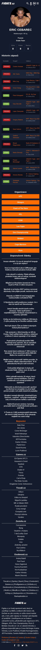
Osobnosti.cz (8, 587)
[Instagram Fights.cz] (18, 645)
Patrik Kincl (21, 445)
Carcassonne (21, 525)
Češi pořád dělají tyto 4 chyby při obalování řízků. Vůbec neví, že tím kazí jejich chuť (20, 370)
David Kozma (21, 448)
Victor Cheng (17, 88)
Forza (21, 473)
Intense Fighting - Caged (33, 180)
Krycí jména (21, 548)
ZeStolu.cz (31, 584)
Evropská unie (21, 511)
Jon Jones (21, 428)
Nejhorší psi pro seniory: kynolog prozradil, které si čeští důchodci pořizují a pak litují (20, 406)
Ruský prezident (21, 506)
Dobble (21, 539)
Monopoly (21, 536)
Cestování (34, 581)
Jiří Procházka (21, 439)
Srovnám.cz (31, 593)
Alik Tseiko (16, 74)
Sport (21, 581)
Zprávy (14, 581)
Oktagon (20, 202)
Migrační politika (21, 500)
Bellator (20, 238)
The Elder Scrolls (21, 481)
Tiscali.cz (7, 581)
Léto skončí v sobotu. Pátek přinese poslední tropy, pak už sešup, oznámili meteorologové (20, 276)
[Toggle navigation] (37, 3)
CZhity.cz (8, 593)
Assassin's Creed (20, 461)
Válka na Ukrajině (21, 497)
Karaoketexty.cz (21, 587)
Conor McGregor (21, 431)
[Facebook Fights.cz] (14, 645)
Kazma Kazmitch (21, 567)
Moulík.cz (16, 590)
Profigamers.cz (20, 584)
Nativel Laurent (17, 168)
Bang (21, 528)
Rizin (20, 250)
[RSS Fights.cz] (26, 645)
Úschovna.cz (34, 587)
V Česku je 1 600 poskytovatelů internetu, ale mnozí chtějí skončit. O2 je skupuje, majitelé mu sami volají (20, 414)
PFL (20, 214)
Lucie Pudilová (20, 450)
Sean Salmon (17, 129)
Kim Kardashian (21, 570)
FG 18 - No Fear (31, 94)
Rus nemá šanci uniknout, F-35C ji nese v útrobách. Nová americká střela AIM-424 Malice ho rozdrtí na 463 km (20, 353)
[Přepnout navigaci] (31, 3)
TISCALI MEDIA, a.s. (16, 642)
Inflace (21, 492)
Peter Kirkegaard (18, 95)
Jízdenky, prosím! (21, 545)
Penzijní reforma (21, 514)
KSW (20, 220)
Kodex (4, 640)
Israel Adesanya (21, 434)
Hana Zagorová (21, 564)
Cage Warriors (20, 244)
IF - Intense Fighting (32, 174)
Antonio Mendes (18, 175)
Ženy (26, 581)
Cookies (21, 637)
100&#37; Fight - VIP (32, 110)
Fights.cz (24, 590)
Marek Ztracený (21, 575)
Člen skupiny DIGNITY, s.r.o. (30, 642)
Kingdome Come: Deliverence (21, 484)
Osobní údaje (30, 637)
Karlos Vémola (20, 442)
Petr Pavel (21, 561)
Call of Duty (21, 478)
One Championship (20, 232)
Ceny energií (21, 509)
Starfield (21, 464)
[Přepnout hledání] (27, 3)
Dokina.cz (33, 590)
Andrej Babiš (21, 558)
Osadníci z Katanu (21, 531)
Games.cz (9, 584)
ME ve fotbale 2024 (21, 503)
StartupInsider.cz (21, 596)
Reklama (5, 637)
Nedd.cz (8, 590)
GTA (21, 467)
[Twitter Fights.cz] (22, 645)
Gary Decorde (17, 104)
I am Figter (20, 226)
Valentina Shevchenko (21, 436)
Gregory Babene (18, 120)
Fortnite (21, 475)
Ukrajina (21, 495)
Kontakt (11, 640)
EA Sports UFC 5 (21, 458)
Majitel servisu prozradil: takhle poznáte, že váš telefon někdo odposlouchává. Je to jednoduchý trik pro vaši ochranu (20, 361)
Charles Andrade (18, 66)
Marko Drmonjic (17, 152)
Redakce (13, 637)
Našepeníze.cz (19, 593)
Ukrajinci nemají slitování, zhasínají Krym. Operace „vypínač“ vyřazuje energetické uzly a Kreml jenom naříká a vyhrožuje (20, 397)
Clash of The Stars (20, 208)
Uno (20, 542)
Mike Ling (16, 81)
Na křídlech (21, 550)
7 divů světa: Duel (21, 533)
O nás (17, 640)
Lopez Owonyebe (18, 111)
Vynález (21, 517)
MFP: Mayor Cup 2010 (33, 119)
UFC (20, 196)
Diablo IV (20, 470)
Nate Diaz (21, 425)
